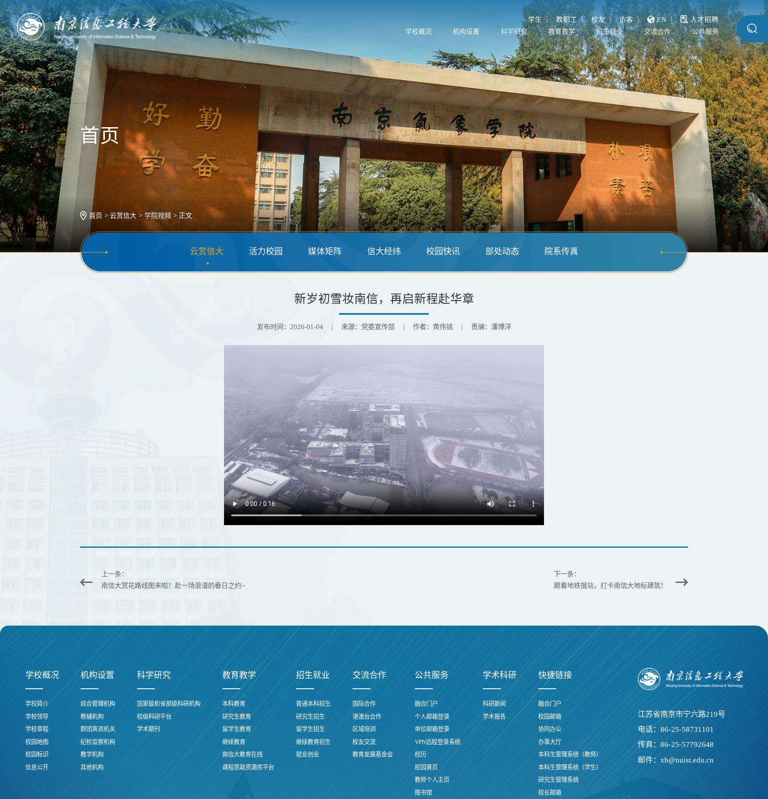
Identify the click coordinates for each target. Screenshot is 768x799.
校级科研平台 (154, 716)
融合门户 (426, 703)
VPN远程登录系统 (437, 742)
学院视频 (157, 215)
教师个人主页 (432, 779)
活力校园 (266, 252)
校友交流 (364, 742)
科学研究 (474, 32)
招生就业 (587, 32)
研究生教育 (236, 716)
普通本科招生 (313, 703)
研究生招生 (310, 716)
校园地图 (36, 742)
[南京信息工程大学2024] (86, 27)
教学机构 (92, 754)
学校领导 (36, 716)
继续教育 (233, 742)
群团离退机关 (97, 729)
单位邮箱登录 (432, 729)
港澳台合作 (366, 716)
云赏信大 (123, 215)
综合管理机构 (97, 703)
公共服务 (701, 32)
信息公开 (36, 767)
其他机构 (92, 767)
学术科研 (499, 675)
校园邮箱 (549, 716)
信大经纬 (384, 252)
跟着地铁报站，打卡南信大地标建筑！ (610, 585)
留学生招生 (310, 729)
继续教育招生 (313, 742)
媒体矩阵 (325, 252)
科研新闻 (494, 703)
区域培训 (364, 729)
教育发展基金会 (372, 754)
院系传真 (561, 252)
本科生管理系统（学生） (570, 767)
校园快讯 (443, 252)
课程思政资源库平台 (248, 767)
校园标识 (36, 754)
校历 (420, 754)
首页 (95, 215)
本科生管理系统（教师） (570, 754)
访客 (626, 17)
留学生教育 (236, 729)
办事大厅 (549, 742)
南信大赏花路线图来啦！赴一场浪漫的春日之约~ (173, 585)
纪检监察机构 (97, 742)
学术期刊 (148, 729)
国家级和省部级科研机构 (168, 703)
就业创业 (307, 754)
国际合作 (364, 703)
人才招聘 (704, 17)
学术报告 (494, 716)
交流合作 (644, 32)
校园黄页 (426, 767)
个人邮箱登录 (432, 716)
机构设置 (417, 32)
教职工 (566, 17)
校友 (598, 17)
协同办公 (549, 729)
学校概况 (361, 32)
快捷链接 (555, 675)
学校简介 (36, 703)
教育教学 (530, 32)
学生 (535, 17)
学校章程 (36, 729)
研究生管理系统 (558, 779)
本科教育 (233, 703)
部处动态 (502, 252)
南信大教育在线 (242, 754)
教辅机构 (92, 716)
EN (662, 17)
